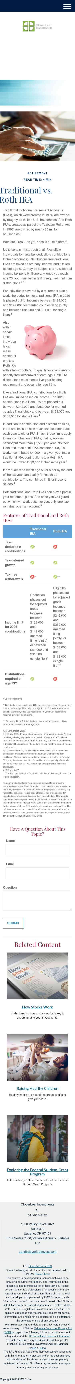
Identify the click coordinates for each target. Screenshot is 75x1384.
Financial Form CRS (40, 1266)
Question (10, 887)
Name (10, 840)
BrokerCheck (42, 1274)
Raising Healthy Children (37, 1088)
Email (10, 864)
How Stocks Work (37, 1007)
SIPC (43, 1348)
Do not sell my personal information (49, 1336)
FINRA (32, 1348)
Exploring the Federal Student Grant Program (37, 1172)
